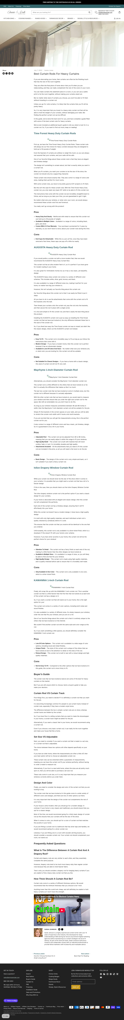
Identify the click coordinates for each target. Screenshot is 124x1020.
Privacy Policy (7, 1008)
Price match (60, 1006)
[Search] (89, 12)
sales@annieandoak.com (12, 977)
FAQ (5, 6)
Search (28, 974)
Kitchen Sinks (9, 18)
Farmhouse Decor (56, 18)
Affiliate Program (15, 1006)
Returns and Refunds (19, 1008)
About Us (11, 6)
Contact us (41, 1006)
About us (6, 1006)
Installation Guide (31, 990)
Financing (18, 6)
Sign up (76, 987)
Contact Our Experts (114, 6)
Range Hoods (40, 18)
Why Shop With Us (32, 995)
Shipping (29, 1008)
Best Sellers (30, 976)
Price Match (26, 6)
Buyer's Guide (30, 979)
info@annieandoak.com (105, 12)
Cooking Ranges (25, 18)
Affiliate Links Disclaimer (29, 1006)
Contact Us (29, 982)
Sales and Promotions (33, 992)
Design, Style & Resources (88, 18)
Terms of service (39, 1008)
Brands (71, 18)
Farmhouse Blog (50, 1006)
